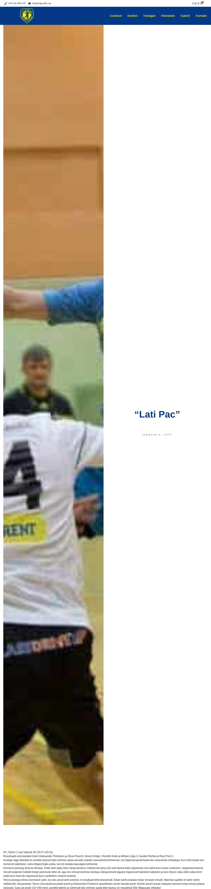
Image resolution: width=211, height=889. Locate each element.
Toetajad (149, 15)
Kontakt (201, 15)
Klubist (132, 15)
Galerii (185, 15)
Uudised (116, 15)
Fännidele (168, 15)
